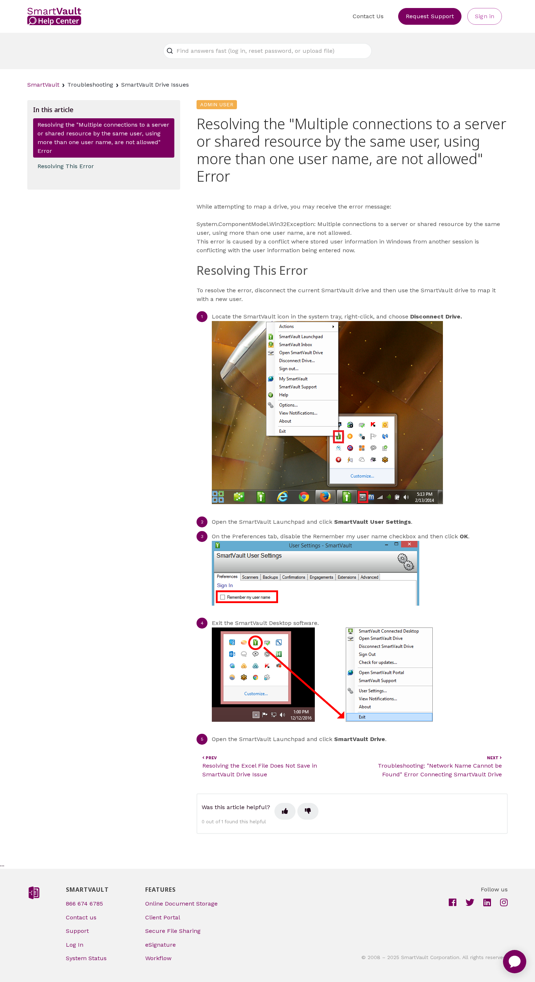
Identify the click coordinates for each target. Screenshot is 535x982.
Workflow (158, 958)
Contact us (81, 917)
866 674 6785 (84, 903)
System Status (86, 958)
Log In (74, 944)
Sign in (484, 16)
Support (77, 930)
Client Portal (162, 917)
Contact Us (368, 16)
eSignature (160, 944)
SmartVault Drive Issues (155, 84)
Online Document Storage (181, 903)
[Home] (54, 16)
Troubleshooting (90, 84)
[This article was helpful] (285, 811)
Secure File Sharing (173, 930)
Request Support (430, 16)
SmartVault (43, 84)
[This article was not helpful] (307, 811)
